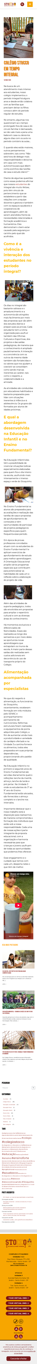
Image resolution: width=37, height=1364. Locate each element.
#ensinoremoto (17, 1161)
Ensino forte (6, 1113)
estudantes (21, 184)
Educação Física (7, 1107)
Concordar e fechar (18, 1358)
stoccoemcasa (7, 1188)
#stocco (15, 1178)
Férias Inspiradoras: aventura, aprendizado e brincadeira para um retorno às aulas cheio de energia (18, 1214)
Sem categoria (7, 1124)
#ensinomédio (7, 1161)
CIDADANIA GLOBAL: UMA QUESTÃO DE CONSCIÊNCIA (18, 1219)
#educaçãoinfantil (22, 1154)
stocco (26, 1186)
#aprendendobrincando (10, 1135)
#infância (32, 1161)
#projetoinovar (8, 1169)
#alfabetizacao (21, 1133)
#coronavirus (6, 1151)
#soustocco (10, 1173)
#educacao (22, 1151)
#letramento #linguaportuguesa (21, 1163)
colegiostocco (25, 1184)
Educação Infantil (7, 1110)
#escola (25, 1161)
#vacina (17, 1184)
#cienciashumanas (15, 1138)
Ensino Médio (6, 1116)
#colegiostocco (13, 1142)
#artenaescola (27, 1135)
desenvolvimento (9, 1186)
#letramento (6, 1163)
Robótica (5, 1121)
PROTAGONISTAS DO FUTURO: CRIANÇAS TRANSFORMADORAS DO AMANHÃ (14, 1208)
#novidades (6, 1167)
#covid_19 (14, 1151)
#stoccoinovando (11, 1182)
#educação (9, 1154)
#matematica (19, 1165)
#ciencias (5, 1138)
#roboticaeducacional (21, 1169)
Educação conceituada (9, 1104)
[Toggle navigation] (30, 4)
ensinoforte (19, 1186)
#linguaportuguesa (8, 1165)
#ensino (6, 1158)
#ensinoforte (20, 1158)
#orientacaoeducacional (18, 1167)
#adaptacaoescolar (8, 1133)
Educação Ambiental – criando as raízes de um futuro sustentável (17, 1202)
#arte (20, 1135)
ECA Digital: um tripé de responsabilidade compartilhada (18, 1197)
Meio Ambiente (7, 1119)
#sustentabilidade (8, 1184)
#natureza (27, 1165)
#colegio (27, 1138)
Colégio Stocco (7, 1101)
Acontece (5, 1099)
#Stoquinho (28, 1182)
